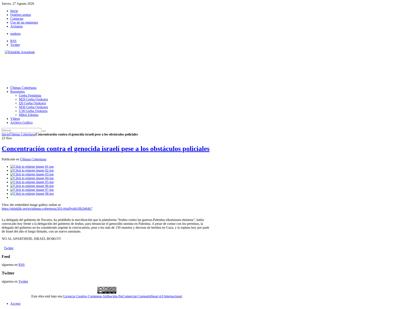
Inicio (5, 134)
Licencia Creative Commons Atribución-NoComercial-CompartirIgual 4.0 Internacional (122, 296)
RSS (13, 41)
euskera (15, 33)
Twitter (15, 45)
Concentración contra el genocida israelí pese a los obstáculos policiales (105, 148)
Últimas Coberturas (22, 134)
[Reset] (44, 131)
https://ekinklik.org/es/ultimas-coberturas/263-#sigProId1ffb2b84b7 (47, 208)
